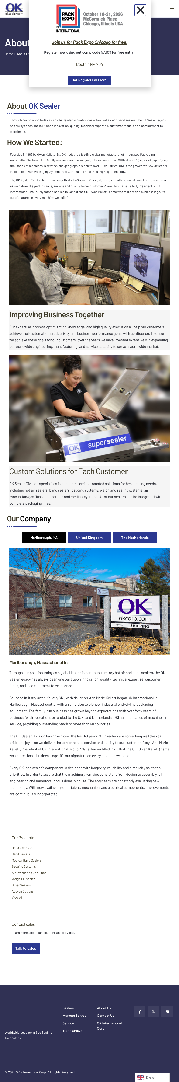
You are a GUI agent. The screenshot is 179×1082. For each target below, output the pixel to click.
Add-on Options (23, 891)
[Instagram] (167, 1011)
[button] (140, 10)
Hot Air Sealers (22, 848)
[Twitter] (153, 1011)
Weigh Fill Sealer (23, 879)
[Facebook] (139, 1011)
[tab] (44, 537)
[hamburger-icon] (172, 8)
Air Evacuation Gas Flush (29, 873)
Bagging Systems (24, 866)
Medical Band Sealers (26, 860)
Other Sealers (21, 885)
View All (17, 897)
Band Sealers (21, 854)
